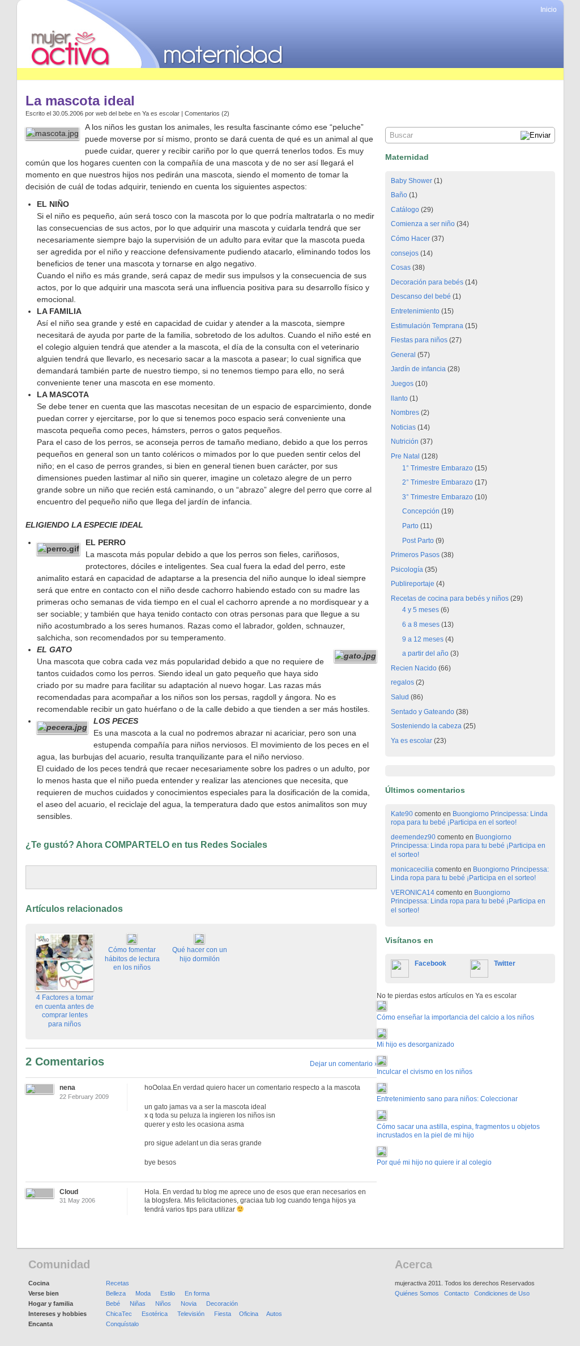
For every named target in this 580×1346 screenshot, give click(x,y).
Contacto (456, 1293)
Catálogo (405, 210)
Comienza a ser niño (423, 224)
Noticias (403, 427)
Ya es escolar (161, 113)
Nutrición (405, 441)
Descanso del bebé (421, 296)
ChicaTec (119, 1313)
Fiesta (222, 1313)
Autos (274, 1313)
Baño (399, 195)
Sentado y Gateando (422, 712)
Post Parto (418, 541)
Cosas (401, 267)
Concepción (421, 511)
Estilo (167, 1293)
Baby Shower (411, 181)
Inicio (548, 10)
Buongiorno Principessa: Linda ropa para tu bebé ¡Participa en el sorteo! (469, 818)
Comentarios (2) (207, 113)
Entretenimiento (415, 311)
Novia (189, 1303)
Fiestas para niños (419, 340)
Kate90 (402, 814)
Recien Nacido (414, 668)
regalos (402, 682)
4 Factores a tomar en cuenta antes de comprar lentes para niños (64, 1010)
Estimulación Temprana (427, 326)
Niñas (138, 1303)
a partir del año (425, 653)
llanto (399, 398)
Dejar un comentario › (343, 1064)
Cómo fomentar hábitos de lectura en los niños (132, 958)
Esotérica (155, 1313)
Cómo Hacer (410, 239)
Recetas (117, 1283)
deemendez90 (413, 837)
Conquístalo (122, 1323)
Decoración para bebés (427, 282)
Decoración (222, 1303)
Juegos (402, 384)
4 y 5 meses (420, 610)
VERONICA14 (412, 893)
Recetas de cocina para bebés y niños (450, 598)
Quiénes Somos (417, 1293)
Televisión (190, 1313)
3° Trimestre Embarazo (437, 497)
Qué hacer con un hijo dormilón (199, 954)
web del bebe (114, 113)
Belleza (116, 1293)
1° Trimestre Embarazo (437, 468)
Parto (410, 526)
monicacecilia (412, 869)
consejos (405, 253)
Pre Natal (405, 456)
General (403, 355)
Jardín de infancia (418, 369)
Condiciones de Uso (502, 1293)
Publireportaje (412, 584)
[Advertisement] (223, 74)
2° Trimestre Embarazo (437, 482)
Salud (400, 697)
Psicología (407, 570)
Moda (143, 1293)
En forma (197, 1293)
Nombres (405, 413)
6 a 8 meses (421, 625)
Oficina (248, 1313)
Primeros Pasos (415, 555)
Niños (163, 1303)
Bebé (113, 1303)
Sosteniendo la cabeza (426, 726)
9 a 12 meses (422, 639)
